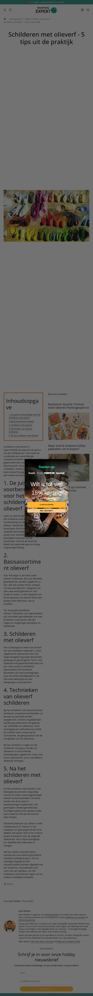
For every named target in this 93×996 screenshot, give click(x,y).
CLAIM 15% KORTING (47, 504)
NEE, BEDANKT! (46, 511)
